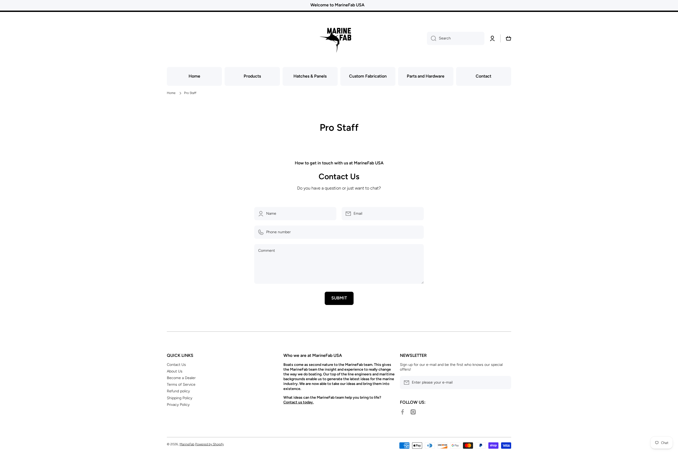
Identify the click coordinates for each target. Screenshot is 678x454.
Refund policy (178, 391)
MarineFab (187, 444)
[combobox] (455, 38)
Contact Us (176, 364)
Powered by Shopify (209, 444)
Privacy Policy (178, 404)
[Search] (431, 38)
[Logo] (339, 38)
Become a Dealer (181, 378)
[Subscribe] (504, 382)
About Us (174, 371)
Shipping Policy (179, 398)
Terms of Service (181, 384)
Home (171, 93)
